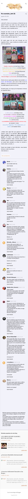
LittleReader (10, 254)
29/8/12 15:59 (12, 224)
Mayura (9, 188)
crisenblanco (10, 362)
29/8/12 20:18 (20, 336)
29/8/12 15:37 (14, 188)
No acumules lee (6, 155)
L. (7, 317)
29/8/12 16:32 (12, 268)
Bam (8, 268)
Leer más (24, 450)
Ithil (8, 200)
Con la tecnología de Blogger (14, 492)
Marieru (9, 380)
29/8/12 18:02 (13, 301)
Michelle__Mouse (11, 242)
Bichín (8, 161)
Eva (8, 224)
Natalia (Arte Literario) (12, 287)
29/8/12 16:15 (19, 242)
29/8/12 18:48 (11, 317)
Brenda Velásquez (11, 277)
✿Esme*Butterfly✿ (11, 336)
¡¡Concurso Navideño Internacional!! (11, 455)
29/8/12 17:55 (22, 287)
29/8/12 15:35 (14, 169)
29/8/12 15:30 (13, 161)
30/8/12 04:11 (14, 380)
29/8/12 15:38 (15, 214)
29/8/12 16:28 (16, 254)
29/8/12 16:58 (19, 277)
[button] (26, 14)
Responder (10, 166)
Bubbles (9, 169)
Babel (8, 301)
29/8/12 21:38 (17, 362)
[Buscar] (26, 4)
